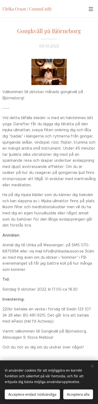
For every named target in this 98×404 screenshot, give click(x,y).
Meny (91, 9)
